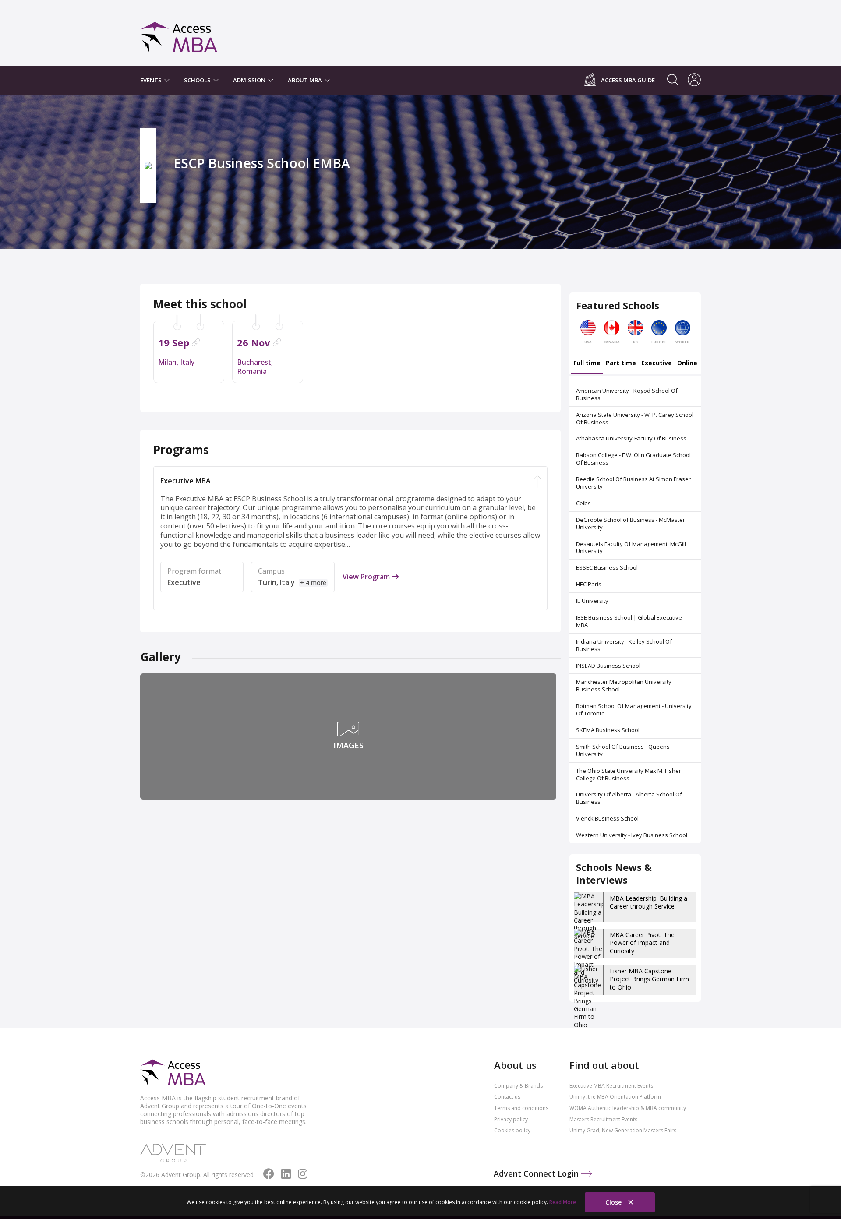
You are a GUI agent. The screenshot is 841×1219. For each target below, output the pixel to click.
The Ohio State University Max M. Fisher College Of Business (628, 774)
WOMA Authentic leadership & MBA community (627, 1108)
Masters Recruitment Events (603, 1119)
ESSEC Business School (607, 567)
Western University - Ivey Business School (631, 835)
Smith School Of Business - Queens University (623, 750)
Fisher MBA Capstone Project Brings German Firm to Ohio (649, 979)
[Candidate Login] (694, 80)
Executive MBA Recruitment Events (611, 1085)
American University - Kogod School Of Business (627, 394)
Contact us (507, 1096)
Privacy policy (511, 1119)
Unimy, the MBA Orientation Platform (615, 1096)
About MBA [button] (305, 80)
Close (614, 1202)
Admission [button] (250, 80)
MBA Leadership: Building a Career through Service (648, 902)
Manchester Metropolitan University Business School (623, 685)
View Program (367, 576)
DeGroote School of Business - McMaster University (630, 523)
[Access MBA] (179, 33)
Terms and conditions (521, 1108)
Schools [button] (198, 80)
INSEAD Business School (608, 665)
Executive (656, 363)
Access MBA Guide (628, 80)
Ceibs (583, 503)
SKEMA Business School (608, 730)
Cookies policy (512, 1130)
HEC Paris (588, 584)
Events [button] (151, 80)
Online (687, 363)
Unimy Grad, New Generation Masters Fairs (622, 1130)
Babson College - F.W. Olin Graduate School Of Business (633, 458)
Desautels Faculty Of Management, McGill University (631, 547)
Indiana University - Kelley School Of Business (624, 645)
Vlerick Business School (607, 818)
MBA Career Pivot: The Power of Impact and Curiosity (642, 942)
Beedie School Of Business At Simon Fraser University (633, 482)
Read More (562, 1202)
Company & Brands (518, 1085)
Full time (587, 363)
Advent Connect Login (537, 1173)
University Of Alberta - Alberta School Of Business (629, 798)
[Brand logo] (173, 1073)
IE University (592, 601)
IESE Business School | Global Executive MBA (629, 621)
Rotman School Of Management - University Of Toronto (634, 709)
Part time (621, 363)
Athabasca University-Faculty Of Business (631, 438)
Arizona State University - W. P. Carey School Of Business (634, 418)
